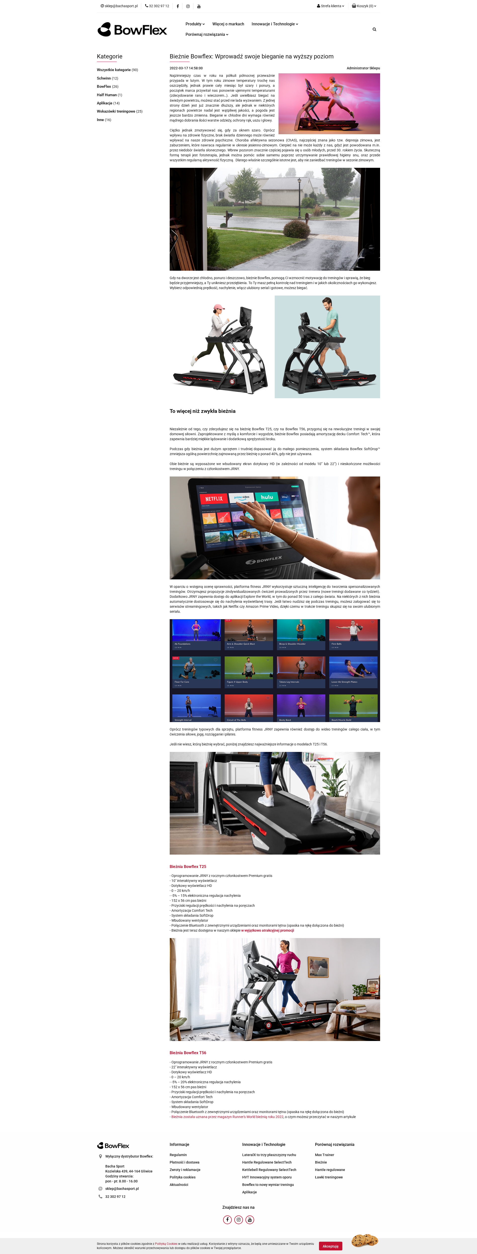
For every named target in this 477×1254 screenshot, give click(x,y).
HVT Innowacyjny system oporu (267, 1177)
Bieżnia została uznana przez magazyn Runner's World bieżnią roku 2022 (227, 1117)
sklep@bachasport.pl (122, 1189)
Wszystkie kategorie (114, 70)
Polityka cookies (183, 1177)
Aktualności (179, 1185)
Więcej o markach (228, 24)
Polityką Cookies (166, 1244)
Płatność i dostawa (184, 1162)
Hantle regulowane (330, 1170)
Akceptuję (331, 1246)
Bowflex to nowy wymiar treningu (268, 1185)
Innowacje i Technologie (274, 24)
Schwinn (104, 78)
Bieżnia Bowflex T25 (188, 866)
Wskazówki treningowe (116, 111)
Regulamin (178, 1155)
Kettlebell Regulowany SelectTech (269, 1170)
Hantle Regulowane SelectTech (267, 1162)
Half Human (107, 95)
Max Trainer (324, 1155)
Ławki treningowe (329, 1177)
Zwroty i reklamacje (185, 1170)
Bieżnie (321, 1162)
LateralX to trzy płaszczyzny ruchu (269, 1155)
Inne (101, 120)
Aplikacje (105, 103)
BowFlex (104, 86)
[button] (364, 6)
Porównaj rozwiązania (206, 34)
